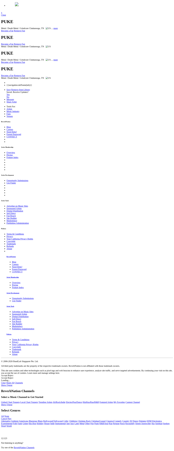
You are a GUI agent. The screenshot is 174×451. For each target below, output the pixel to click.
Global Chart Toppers (10, 402)
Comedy (118, 421)
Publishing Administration (18, 223)
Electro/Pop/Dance (74, 402)
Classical (110, 421)
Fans (9, 114)
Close (3, 15)
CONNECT (12, 137)
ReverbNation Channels (24, 447)
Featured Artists (106, 402)
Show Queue (6, 385)
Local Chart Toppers (29, 402)
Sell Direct (11, 213)
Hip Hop (32, 423)
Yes (8, 94)
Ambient (14, 421)
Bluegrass (33, 421)
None (6, 416)
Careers (10, 129)
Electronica (157, 421)
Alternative (6, 421)
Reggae (116, 423)
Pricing (10, 155)
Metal (82, 423)
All (2, 416)
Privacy (10, 236)
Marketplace (12, 221)
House (47, 423)
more (55, 28)
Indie (52, 423)
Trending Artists (45, 402)
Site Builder (12, 218)
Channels (19, 383)
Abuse (9, 248)
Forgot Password (14, 134)
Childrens (73, 421)
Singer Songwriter (143, 423)
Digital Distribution (15, 211)
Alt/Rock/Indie (59, 402)
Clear (3, 383)
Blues (40, 421)
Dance (135, 421)
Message (10, 99)
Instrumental (60, 423)
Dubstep (142, 421)
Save (9, 90)
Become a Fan (7, 31)
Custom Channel (132, 402)
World (9, 426)
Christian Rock (84, 421)
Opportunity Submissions (17, 180)
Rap (111, 423)
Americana (23, 421)
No (8, 97)
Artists (9, 109)
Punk (96, 423)
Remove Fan (19, 31)
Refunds (10, 246)
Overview (11, 152)
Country (125, 421)
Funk (20, 423)
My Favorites (119, 402)
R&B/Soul (103, 423)
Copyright (11, 241)
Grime (25, 423)
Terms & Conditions (15, 234)
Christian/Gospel (98, 421)
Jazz (72, 423)
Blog (9, 127)
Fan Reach (11, 216)
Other (87, 423)
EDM (149, 421)
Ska (153, 423)
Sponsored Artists (14, 208)
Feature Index (12, 157)
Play (9, 418)
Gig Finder (11, 183)
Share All (10, 383)
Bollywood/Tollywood (53, 421)
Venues (10, 116)
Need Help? (12, 132)
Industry (13, 111)
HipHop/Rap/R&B (91, 402)
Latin (76, 423)
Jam (68, 423)
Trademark (11, 244)
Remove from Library (20, 90)
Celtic (65, 421)
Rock (122, 423)
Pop (92, 423)
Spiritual (158, 423)
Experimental (7, 423)
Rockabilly (130, 423)
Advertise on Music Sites (17, 206)
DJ (131, 421)
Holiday (40, 423)
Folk (15, 423)
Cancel (4, 418)
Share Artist (12, 102)
